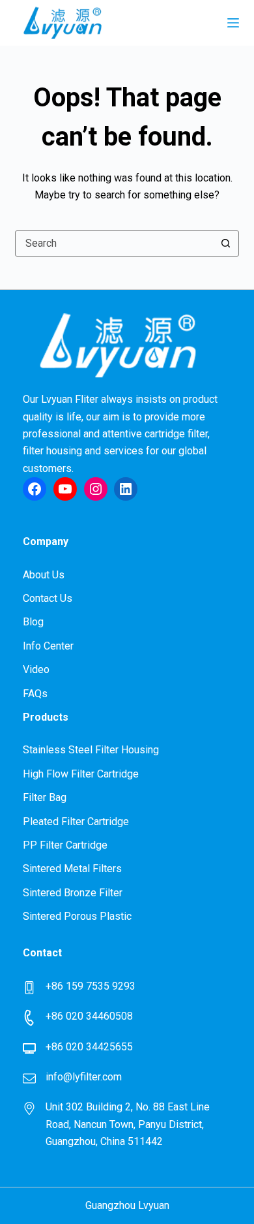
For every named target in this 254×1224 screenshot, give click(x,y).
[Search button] (226, 243)
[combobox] (114, 243)
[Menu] (233, 23)
